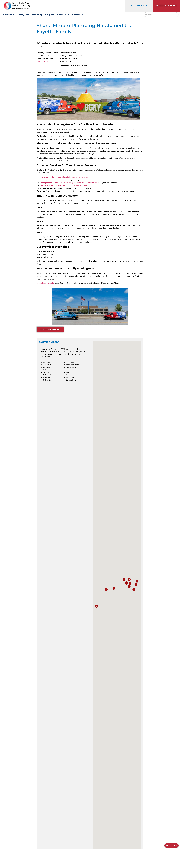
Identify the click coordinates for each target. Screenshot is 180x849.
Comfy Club (23, 14)
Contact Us (78, 14)
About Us (61, 14)
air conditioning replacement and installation (79, 182)
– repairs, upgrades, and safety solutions (63, 185)
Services (7, 14)
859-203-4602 (139, 5)
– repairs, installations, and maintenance (64, 177)
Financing (37, 14)
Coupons (49, 14)
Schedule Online (166, 5)
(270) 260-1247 (43, 61)
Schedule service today (46, 283)
